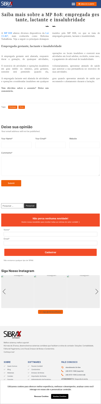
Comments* (6, 153)
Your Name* (7, 138)
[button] (73, 4)
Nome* (7, 230)
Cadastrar (50, 252)
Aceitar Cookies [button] (59, 396)
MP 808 (8, 33)
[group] (17, 291)
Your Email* (40, 138)
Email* (6, 239)
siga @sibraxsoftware (51, 312)
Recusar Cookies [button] (41, 396)
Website (73, 138)
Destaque (12, 107)
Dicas (22, 107)
